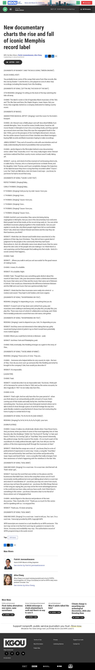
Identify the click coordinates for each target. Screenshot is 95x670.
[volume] (10, 9)
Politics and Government (8, 603)
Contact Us (76, 644)
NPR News (13, 537)
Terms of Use (38, 639)
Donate (87, 3)
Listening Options (58, 644)
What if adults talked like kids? (58, 607)
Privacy (55, 639)
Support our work (78, 639)
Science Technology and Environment (35, 603)
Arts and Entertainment (54, 603)
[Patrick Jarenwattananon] (8, 563)
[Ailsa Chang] (8, 579)
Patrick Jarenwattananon (25, 55)
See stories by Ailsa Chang (24, 585)
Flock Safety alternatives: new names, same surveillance (12, 608)
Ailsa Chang (38, 55)
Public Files (37, 648)
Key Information (38, 644)
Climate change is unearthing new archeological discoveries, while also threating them (81, 608)
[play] (5, 9)
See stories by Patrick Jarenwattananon (29, 565)
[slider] (13, 9)
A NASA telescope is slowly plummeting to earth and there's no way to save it (35, 609)
